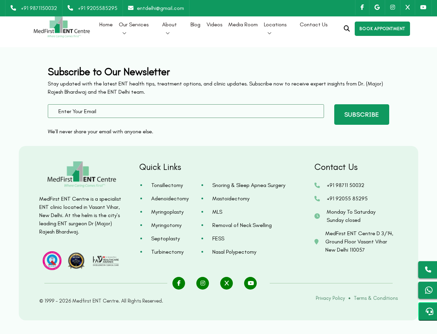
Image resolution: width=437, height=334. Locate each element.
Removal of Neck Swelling (242, 225)
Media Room (243, 24)
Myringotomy (166, 225)
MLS (217, 212)
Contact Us (313, 24)
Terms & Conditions (376, 298)
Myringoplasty (167, 212)
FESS (218, 238)
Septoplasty (165, 238)
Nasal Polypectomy (234, 252)
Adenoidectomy (170, 198)
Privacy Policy (330, 298)
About (169, 24)
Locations (275, 24)
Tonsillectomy (167, 185)
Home (106, 24)
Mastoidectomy (231, 198)
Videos (214, 24)
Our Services (134, 24)
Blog (195, 24)
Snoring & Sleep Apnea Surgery (248, 185)
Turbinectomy (167, 252)
